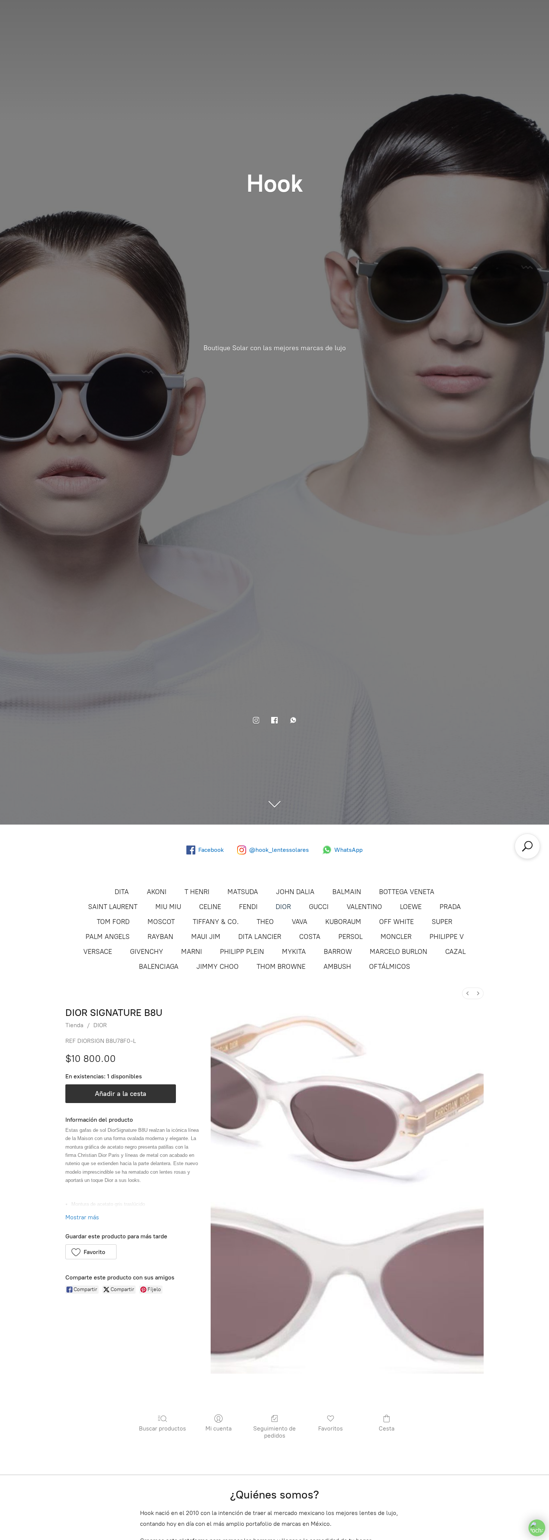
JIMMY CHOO (217, 966)
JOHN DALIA (295, 892)
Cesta (386, 1428)
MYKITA (294, 952)
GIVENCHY (146, 952)
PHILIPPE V (446, 937)
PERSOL (350, 937)
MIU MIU (168, 907)
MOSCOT (161, 922)
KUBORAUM (343, 922)
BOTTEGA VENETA (406, 892)
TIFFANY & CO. (216, 922)
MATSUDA (242, 892)
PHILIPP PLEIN (242, 952)
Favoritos (330, 1428)
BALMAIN (346, 892)
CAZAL (455, 952)
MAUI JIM (205, 937)
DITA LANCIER (259, 937)
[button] (91, 1251)
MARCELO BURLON (398, 952)
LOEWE (411, 907)
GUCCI (319, 907)
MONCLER (396, 937)
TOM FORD (113, 922)
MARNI (191, 952)
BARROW (338, 952)
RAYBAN (160, 937)
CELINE (210, 907)
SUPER (442, 922)
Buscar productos (162, 1428)
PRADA (450, 907)
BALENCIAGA (159, 966)
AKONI (157, 892)
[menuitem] (467, 993)
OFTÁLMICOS (389, 966)
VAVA (299, 922)
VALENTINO (364, 907)
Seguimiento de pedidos (274, 1432)
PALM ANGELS (108, 937)
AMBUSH (337, 966)
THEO (265, 922)
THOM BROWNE (281, 966)
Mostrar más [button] (82, 1217)
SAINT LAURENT (112, 907)
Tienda (74, 1025)
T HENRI (197, 892)
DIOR (283, 907)
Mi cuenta (218, 1428)
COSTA (309, 937)
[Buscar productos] (527, 846)
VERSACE (97, 952)
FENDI (248, 907)
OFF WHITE (396, 922)
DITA (122, 892)
